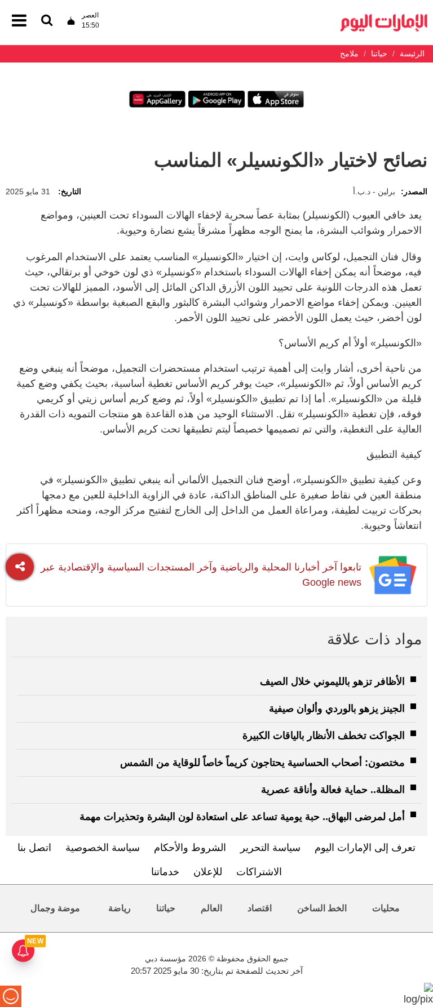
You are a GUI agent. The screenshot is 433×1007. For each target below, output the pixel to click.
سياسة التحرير (270, 847)
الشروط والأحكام (190, 847)
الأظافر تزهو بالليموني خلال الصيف (332, 681)
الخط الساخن (322, 908)
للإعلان (207, 871)
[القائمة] (47, 21)
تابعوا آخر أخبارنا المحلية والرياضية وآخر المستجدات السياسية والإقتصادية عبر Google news (201, 575)
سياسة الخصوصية (102, 847)
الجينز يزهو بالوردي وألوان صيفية (337, 708)
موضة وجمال (55, 908)
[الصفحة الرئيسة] (384, 17)
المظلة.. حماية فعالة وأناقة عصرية (333, 789)
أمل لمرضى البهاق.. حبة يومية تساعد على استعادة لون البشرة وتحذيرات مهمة (242, 816)
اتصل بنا (34, 847)
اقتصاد (260, 908)
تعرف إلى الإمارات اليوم (365, 847)
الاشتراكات (259, 871)
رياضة (119, 908)
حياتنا (165, 908)
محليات (386, 908)
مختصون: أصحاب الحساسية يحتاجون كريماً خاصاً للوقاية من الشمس (262, 762)
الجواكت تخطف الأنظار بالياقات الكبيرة (323, 735)
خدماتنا (165, 871)
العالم (211, 908)
